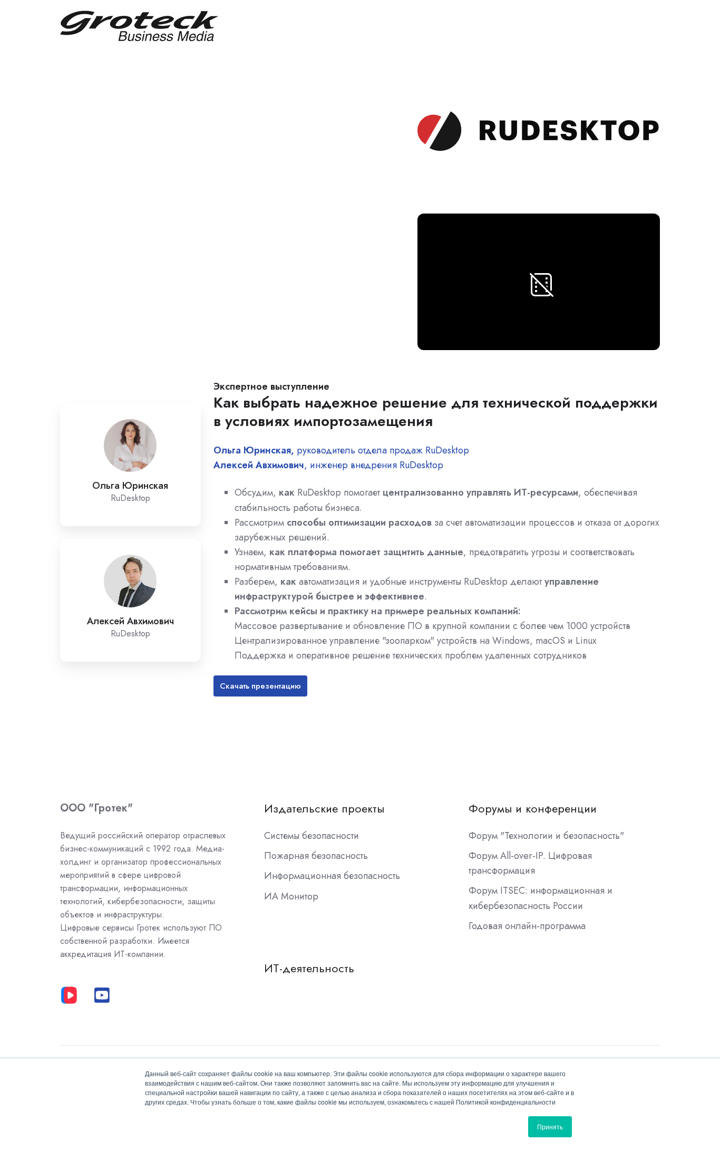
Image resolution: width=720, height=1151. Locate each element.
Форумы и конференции (533, 808)
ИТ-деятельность (309, 968)
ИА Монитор (291, 896)
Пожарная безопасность (316, 856)
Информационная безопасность (332, 876)
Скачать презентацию (260, 686)
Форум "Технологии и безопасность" (546, 836)
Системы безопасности (311, 836)
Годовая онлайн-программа (527, 926)
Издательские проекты (324, 808)
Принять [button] (550, 1126)
